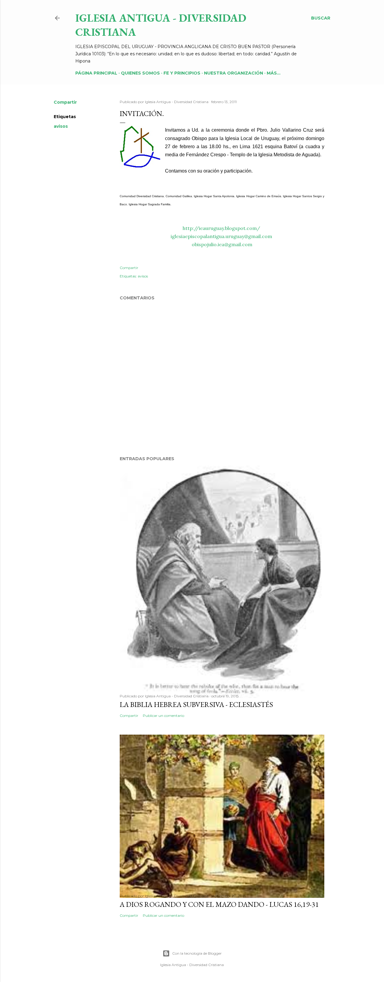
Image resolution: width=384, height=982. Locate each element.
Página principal (96, 73)
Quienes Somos (140, 73)
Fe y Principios (182, 73)
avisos (61, 126)
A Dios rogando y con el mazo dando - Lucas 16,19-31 (219, 904)
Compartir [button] (65, 102)
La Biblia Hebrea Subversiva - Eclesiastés (196, 704)
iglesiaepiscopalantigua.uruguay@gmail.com (221, 236)
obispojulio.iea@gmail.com (222, 244)
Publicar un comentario (163, 715)
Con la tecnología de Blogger (197, 953)
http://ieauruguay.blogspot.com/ (221, 228)
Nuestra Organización (233, 73)
